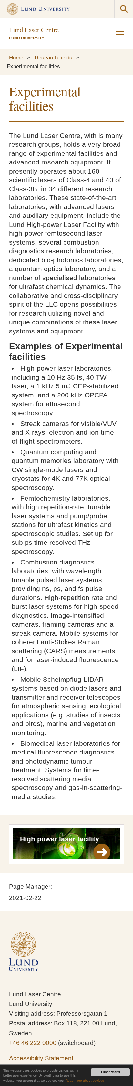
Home (16, 57)
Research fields (53, 57)
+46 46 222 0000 (32, 1042)
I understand (110, 1072)
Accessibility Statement (41, 1058)
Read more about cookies (85, 1080)
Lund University (26, 38)
